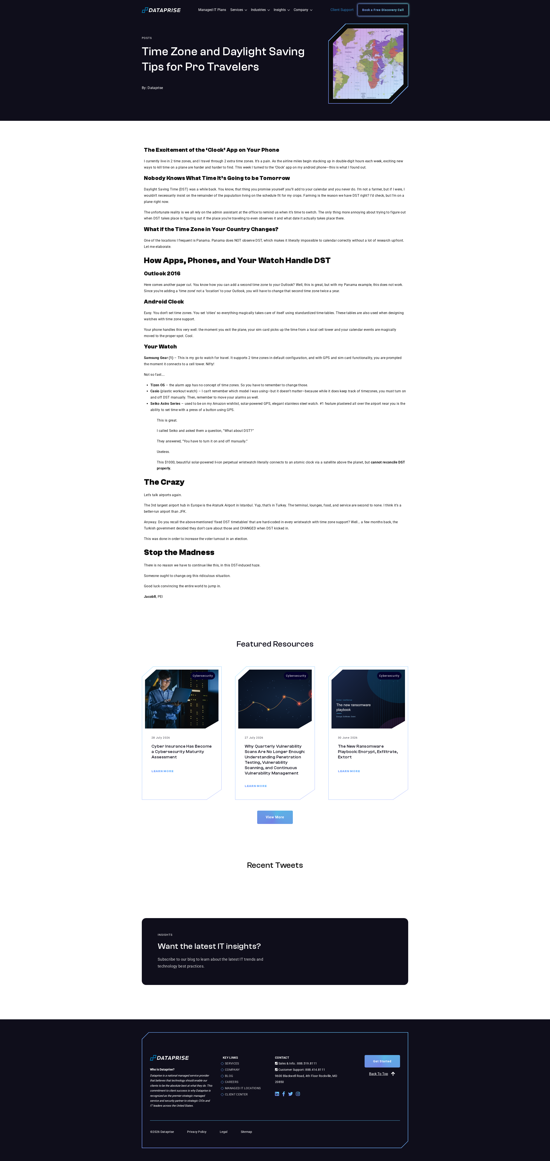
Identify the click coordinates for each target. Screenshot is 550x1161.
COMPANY (232, 1069)
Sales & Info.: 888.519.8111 (297, 1063)
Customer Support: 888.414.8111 (301, 1069)
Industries (261, 10)
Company (303, 10)
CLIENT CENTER (236, 1094)
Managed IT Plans (212, 10)
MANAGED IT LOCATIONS (243, 1088)
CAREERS (231, 1082)
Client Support (342, 10)
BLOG (229, 1076)
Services (239, 10)
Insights (283, 10)
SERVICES (232, 1063)
